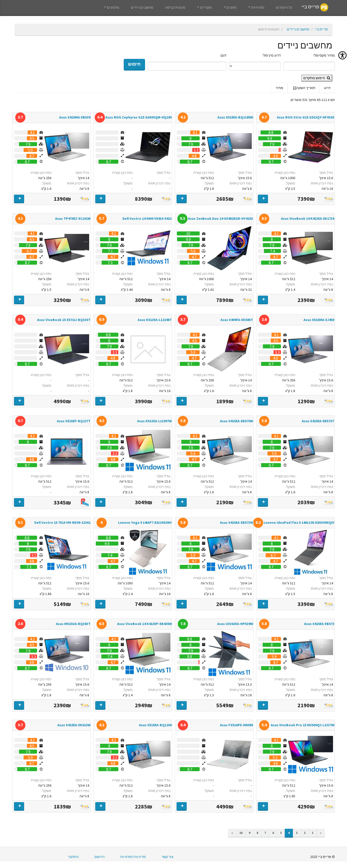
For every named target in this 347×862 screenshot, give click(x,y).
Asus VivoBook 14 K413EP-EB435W (144, 623)
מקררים (206, 7)
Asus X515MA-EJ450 (319, 319)
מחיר (279, 88)
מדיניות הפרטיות (133, 856)
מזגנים (231, 7)
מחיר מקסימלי (324, 55)
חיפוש (134, 64)
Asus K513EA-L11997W (154, 421)
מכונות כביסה (175, 7)
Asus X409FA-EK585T (236, 319)
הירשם (99, 856)
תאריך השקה (306, 88)
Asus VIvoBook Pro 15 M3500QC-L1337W (302, 725)
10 (240, 833)
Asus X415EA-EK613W (73, 725)
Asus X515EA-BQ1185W (235, 117)
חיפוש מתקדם (314, 78)
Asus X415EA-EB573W (236, 522)
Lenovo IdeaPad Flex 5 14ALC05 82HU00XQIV (299, 522)
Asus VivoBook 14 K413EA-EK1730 (307, 218)
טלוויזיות (257, 7)
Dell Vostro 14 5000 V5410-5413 (147, 218)
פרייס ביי (311, 7)
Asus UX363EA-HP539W (235, 623)
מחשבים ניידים (142, 7)
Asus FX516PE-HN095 (236, 725)
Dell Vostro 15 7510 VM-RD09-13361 (62, 522)
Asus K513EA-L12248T (155, 319)
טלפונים (113, 7)
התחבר (73, 856)
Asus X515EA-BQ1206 (155, 725)
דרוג (327, 88)
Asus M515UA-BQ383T (73, 623)
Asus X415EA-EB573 (319, 623)
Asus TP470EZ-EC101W (72, 218)
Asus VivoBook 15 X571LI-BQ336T (63, 319)
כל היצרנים (284, 7)
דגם (223, 55)
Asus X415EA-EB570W (236, 421)
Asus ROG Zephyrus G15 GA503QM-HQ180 (138, 117)
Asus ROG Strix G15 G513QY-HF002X (305, 117)
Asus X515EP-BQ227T (73, 421)
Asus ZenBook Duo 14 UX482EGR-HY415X (220, 218)
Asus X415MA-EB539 (74, 117)
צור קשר (168, 856)
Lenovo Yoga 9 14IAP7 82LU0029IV (145, 522)
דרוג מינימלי (271, 55)
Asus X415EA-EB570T (318, 421)
